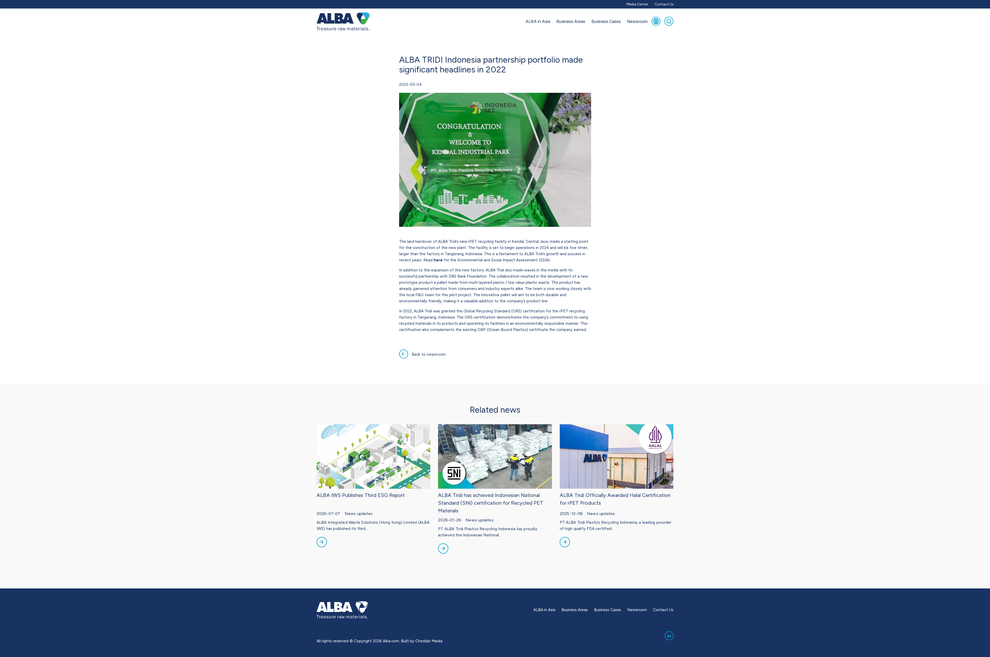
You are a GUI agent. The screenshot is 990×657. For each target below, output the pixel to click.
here (438, 260)
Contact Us (664, 4)
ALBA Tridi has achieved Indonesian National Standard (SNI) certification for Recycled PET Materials (490, 503)
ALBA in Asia (537, 21)
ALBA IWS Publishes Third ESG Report (361, 495)
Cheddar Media (428, 641)
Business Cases (606, 21)
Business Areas (570, 21)
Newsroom (637, 21)
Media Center (637, 4)
